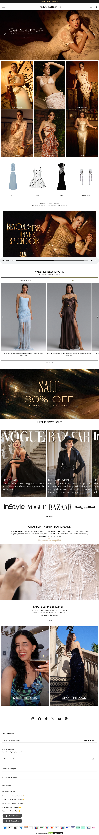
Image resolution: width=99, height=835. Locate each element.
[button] (3, 6)
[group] (24, 319)
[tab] (48, 55)
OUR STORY (49, 517)
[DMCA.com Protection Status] (55, 833)
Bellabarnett (44, 833)
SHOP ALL (49, 363)
